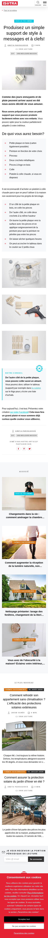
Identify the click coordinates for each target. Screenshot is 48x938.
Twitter (29, 449)
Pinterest (24, 449)
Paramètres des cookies (24, 933)
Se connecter (36, 859)
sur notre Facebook (19, 412)
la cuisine (36, 388)
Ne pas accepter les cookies (24, 926)
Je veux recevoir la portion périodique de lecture (26, 852)
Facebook (18, 449)
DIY (12, 54)
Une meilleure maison (27, 54)
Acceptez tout (24, 919)
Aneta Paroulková (18, 45)
